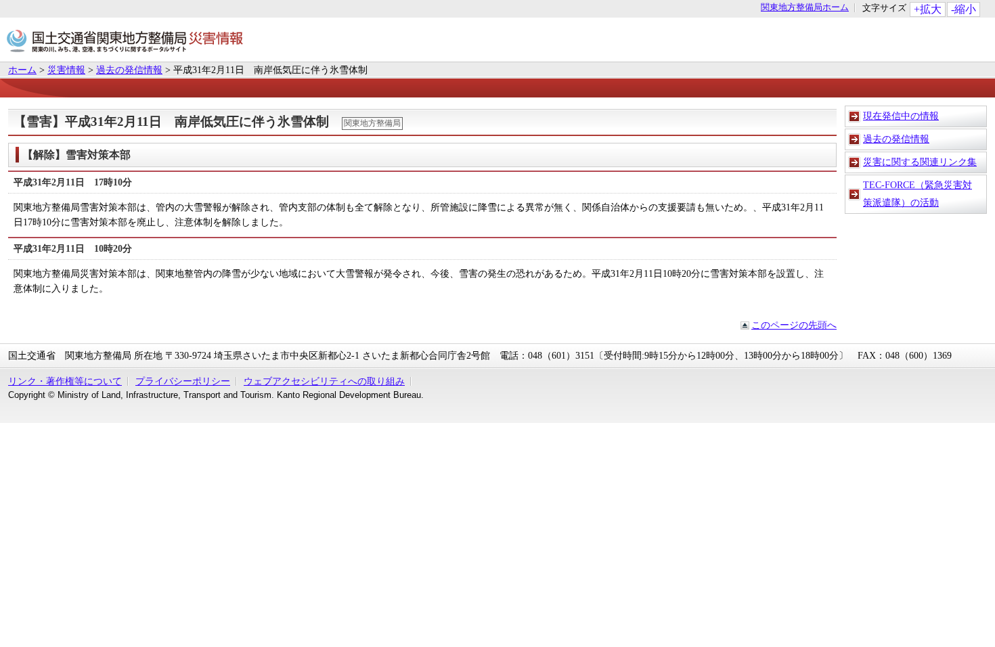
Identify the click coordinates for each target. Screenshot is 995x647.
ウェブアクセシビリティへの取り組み (324, 381)
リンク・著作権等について (65, 381)
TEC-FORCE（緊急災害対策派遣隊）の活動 (917, 193)
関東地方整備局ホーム (805, 7)
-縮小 (963, 9)
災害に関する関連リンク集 (920, 161)
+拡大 (928, 9)
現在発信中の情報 (901, 115)
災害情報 (66, 69)
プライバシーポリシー (182, 381)
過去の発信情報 (129, 69)
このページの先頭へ (794, 324)
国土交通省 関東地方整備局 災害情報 (125, 43)
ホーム (22, 69)
